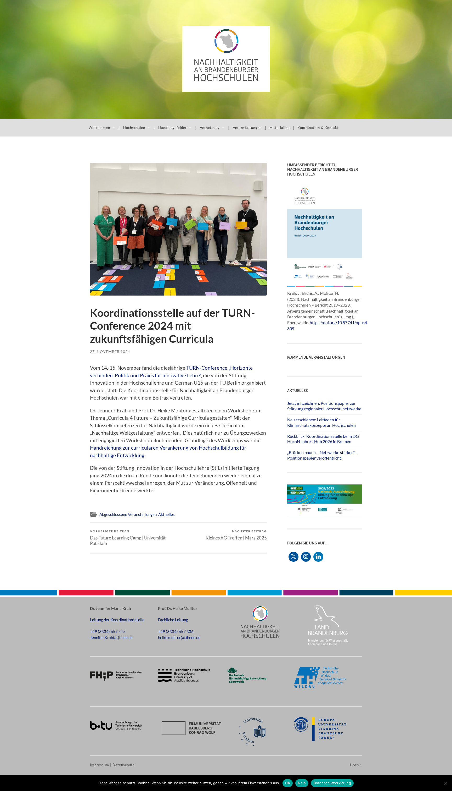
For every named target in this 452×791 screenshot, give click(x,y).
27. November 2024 (110, 351)
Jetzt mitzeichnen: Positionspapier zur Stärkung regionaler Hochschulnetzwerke (324, 406)
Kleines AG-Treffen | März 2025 (236, 535)
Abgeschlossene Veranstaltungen (128, 514)
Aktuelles (166, 514)
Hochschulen (134, 128)
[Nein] (445, 783)
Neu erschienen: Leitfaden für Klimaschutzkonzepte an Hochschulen (321, 422)
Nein (302, 783)
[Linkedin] (318, 556)
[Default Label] (306, 556)
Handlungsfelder (172, 128)
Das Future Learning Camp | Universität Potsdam (128, 537)
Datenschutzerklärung (332, 783)
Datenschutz (123, 765)
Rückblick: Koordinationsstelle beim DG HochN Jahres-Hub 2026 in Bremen (323, 439)
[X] (293, 556)
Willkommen (99, 128)
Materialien (279, 128)
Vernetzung (210, 128)
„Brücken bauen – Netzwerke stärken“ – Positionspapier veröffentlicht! (322, 455)
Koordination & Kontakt (318, 128)
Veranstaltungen (247, 128)
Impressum (99, 765)
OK (287, 783)
